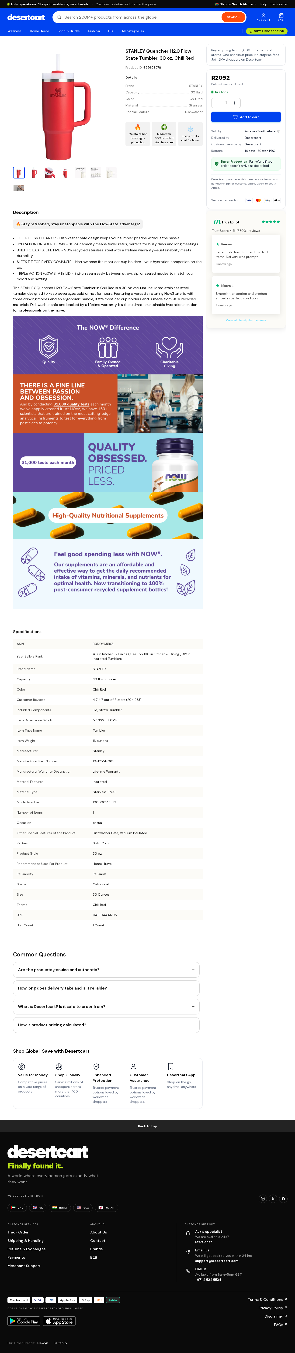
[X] (273, 1199)
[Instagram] (263, 1199)
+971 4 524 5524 (208, 1280)
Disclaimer (276, 1316)
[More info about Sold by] (279, 131)
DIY (110, 31)
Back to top (147, 1126)
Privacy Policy (273, 1307)
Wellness (14, 31)
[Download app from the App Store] (59, 1321)
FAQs (281, 1324)
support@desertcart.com (217, 1261)
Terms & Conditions (268, 1299)
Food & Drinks (69, 31)
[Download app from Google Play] (23, 1321)
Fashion (94, 31)
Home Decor (39, 31)
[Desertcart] (26, 17)
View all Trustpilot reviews (246, 320)
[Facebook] (283, 1199)
